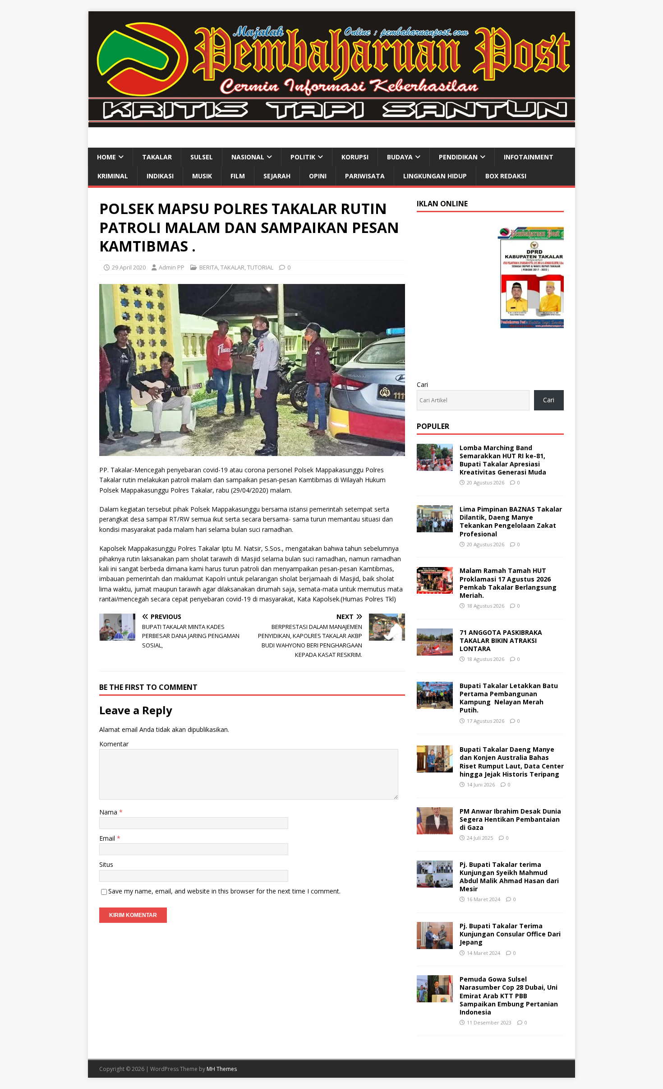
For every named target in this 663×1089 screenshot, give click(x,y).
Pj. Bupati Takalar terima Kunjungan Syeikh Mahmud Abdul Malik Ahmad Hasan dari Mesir (509, 877)
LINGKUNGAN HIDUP (435, 176)
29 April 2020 (129, 267)
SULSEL (201, 157)
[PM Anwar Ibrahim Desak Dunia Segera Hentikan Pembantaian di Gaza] (435, 828)
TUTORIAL (260, 267)
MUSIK (202, 176)
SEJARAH (276, 176)
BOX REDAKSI (505, 176)
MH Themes (222, 1069)
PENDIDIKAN (458, 157)
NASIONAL (247, 157)
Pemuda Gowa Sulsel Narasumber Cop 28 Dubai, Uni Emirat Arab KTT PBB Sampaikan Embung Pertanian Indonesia (509, 995)
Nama (109, 812)
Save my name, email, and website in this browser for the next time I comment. (224, 891)
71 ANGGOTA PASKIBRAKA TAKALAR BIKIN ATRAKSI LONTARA (501, 640)
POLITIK (302, 157)
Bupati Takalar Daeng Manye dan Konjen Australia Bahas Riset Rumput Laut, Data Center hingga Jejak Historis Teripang (512, 761)
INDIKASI (160, 176)
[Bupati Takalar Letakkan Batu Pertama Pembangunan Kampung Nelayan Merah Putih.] (435, 703)
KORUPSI (354, 157)
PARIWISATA (365, 176)
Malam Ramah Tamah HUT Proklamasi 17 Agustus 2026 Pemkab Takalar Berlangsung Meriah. (508, 583)
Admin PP (171, 267)
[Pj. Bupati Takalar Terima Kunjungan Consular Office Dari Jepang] (435, 944)
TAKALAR (157, 157)
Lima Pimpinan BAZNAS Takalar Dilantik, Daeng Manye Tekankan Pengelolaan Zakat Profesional (511, 521)
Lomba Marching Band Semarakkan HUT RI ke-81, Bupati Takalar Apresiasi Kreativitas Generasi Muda (503, 460)
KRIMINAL (112, 176)
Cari (422, 384)
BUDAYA (400, 157)
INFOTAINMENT (528, 157)
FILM (237, 176)
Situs (106, 864)
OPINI (318, 176)
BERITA (208, 267)
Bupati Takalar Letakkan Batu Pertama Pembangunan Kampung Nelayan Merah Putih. (509, 698)
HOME (106, 157)
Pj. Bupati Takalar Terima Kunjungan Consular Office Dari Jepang (510, 933)
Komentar (114, 744)
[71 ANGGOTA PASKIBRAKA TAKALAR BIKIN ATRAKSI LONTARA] (435, 650)
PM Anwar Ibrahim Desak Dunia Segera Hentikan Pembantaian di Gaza (510, 819)
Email (108, 838)
